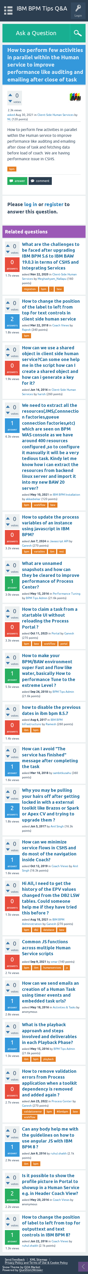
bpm (11, 169)
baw (59, 289)
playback (48, 1059)
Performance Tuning (66, 593)
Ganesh (27, 545)
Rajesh (26, 329)
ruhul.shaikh (59, 1153)
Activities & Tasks (64, 1007)
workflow (39, 504)
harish (42, 394)
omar (54, 961)
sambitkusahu (62, 773)
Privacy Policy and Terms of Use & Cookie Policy (36, 1262)
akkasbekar (33, 499)
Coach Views (60, 325)
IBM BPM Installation (66, 494)
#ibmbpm (62, 1111)
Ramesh (51, 724)
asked (11, 115)
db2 (36, 929)
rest (61, 551)
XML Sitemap (38, 1259)
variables (39, 551)
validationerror (33, 1111)
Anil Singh (57, 826)
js (67, 967)
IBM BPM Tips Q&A (42, 8)
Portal (56, 633)
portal (63, 643)
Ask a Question (36, 33)
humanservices (52, 967)
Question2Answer (31, 1270)
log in (30, 204)
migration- (30, 289)
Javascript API (59, 541)
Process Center (62, 1101)
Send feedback (15, 1259)
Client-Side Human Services (55, 115)
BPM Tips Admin (36, 598)
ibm (52, 551)
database (48, 929)
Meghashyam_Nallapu (52, 279)
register (53, 204)
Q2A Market (32, 1267)
